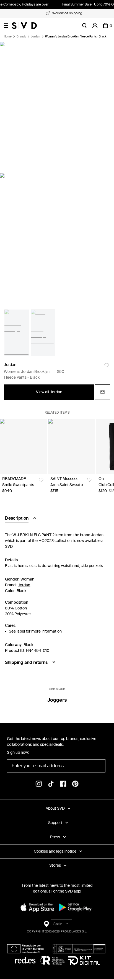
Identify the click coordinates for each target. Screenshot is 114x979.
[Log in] (95, 25)
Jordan (35, 36)
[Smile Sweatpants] (23, 446)
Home (8, 36)
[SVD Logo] (24, 25)
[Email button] (102, 392)
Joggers (57, 700)
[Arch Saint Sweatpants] (71, 446)
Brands (21, 36)
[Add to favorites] (106, 365)
